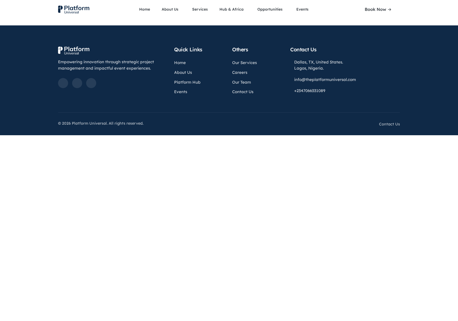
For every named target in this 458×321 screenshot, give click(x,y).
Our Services (244, 62)
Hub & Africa (232, 9)
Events (303, 9)
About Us (170, 9)
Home (144, 9)
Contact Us (242, 91)
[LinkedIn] (63, 83)
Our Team (241, 82)
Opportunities (270, 9)
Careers (239, 72)
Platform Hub (187, 82)
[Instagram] (91, 83)
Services (200, 9)
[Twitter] (77, 83)
